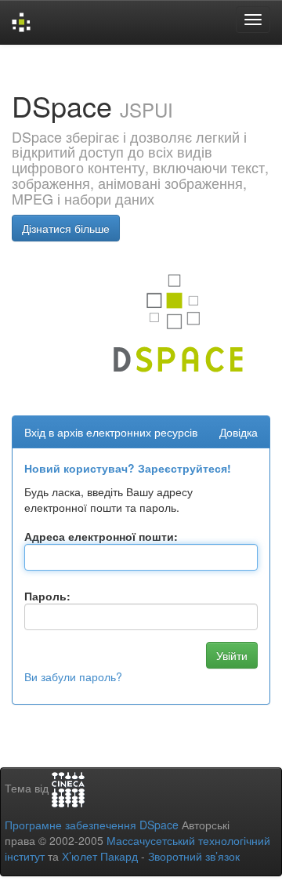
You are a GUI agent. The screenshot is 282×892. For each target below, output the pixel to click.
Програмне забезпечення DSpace (92, 824)
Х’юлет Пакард (100, 856)
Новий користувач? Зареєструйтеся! (127, 468)
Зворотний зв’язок (194, 856)
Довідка (238, 432)
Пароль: (47, 596)
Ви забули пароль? (73, 676)
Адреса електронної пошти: (101, 536)
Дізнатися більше (66, 228)
